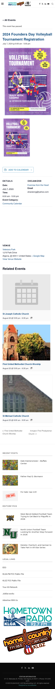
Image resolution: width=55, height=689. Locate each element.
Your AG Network (10, 587)
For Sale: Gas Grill (28, 492)
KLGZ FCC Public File (12, 580)
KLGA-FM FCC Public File (13, 574)
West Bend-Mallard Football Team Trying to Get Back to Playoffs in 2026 (36, 516)
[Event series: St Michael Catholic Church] (31, 420)
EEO (4, 567)
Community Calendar (12, 203)
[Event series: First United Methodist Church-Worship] (31, 368)
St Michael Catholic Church (16, 415)
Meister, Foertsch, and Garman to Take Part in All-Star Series (35, 546)
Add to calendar (18, 169)
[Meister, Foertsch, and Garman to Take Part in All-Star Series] (10, 549)
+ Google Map (38, 255)
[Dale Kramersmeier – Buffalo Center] (10, 465)
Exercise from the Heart (38, 185)
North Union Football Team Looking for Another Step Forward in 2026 (36, 532)
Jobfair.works (8, 594)
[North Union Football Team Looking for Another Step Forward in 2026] (10, 533)
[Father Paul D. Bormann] (10, 480)
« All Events (9, 20)
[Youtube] (48, 4)
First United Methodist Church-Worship (22, 364)
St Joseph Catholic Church (16, 313)
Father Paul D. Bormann (31, 476)
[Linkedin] (45, 4)
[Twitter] (42, 4)
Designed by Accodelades (27, 685)
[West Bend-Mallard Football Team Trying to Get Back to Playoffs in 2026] (10, 518)
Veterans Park (9, 249)
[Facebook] (39, 4)
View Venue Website (12, 259)
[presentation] (26, 292)
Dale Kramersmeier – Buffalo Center (33, 462)
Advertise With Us (10, 600)
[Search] (52, 4)
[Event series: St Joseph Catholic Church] (31, 318)
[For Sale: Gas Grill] (10, 496)
